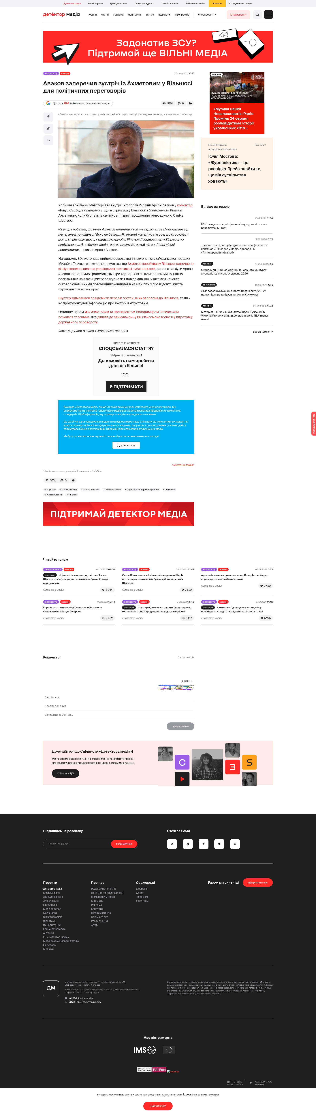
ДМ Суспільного (118, 3)
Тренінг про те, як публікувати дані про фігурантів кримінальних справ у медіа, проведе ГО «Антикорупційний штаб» (234, 248)
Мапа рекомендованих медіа (61, 941)
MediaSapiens (95, 3)
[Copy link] (48, 140)
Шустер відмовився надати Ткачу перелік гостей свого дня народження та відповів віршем (156, 609)
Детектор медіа (72, 3)
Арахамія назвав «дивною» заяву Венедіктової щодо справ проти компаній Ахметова (234, 577)
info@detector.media (81, 998)
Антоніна (217, 3)
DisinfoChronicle (169, 3)
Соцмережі (145, 883)
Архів (94, 925)
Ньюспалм (49, 945)
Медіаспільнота (53, 569)
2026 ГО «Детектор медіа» (85, 1002)
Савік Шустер (69, 489)
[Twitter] (48, 129)
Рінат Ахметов (91, 489)
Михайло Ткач (113, 489)
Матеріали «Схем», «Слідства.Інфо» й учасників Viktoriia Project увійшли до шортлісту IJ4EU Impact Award (234, 315)
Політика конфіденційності (107, 892)
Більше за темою (215, 207)
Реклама (96, 904)
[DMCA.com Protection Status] (144, 1071)
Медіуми (48, 949)
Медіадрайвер (52, 909)
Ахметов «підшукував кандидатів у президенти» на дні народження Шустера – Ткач (232, 609)
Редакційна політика (103, 888)
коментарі (185, 205)
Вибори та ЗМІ (52, 925)
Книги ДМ (97, 900)
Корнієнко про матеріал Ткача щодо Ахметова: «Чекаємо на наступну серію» (72, 609)
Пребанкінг (50, 904)
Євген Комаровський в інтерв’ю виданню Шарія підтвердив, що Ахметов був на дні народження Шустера (152, 579)
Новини (92, 14)
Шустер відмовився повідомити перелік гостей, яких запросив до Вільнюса (118, 298)
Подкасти (164, 14)
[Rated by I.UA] (173, 1071)
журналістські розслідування (143, 489)
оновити (187, 680)
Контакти (97, 909)
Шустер (51, 489)
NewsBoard (50, 913)
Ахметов (170, 489)
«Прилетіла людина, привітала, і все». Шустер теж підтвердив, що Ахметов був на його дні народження (76, 579)
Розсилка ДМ (99, 921)
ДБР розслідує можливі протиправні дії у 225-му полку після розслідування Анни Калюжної (233, 292)
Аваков (73, 494)
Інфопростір (181, 14)
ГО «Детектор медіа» (240, 3)
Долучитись (126, 445)
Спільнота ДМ (65, 773)
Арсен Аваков (54, 494)
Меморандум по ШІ (103, 896)
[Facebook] (48, 117)
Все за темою (261, 331)
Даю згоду (158, 1106)
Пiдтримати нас (258, 882)
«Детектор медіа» (183, 464)
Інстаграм (142, 900)
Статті (105, 14)
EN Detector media (195, 3)
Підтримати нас (101, 913)
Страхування (238, 14)
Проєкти (50, 883)
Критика (118, 14)
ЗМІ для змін (51, 900)
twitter (140, 892)
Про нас (97, 883)
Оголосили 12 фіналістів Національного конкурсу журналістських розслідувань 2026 (233, 271)
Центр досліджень (144, 3)
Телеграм (142, 896)
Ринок (150, 14)
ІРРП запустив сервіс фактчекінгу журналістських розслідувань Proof (234, 226)
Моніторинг (135, 14)
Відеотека (49, 921)
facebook (141, 888)
